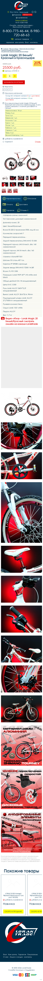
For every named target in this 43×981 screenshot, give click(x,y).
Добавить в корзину (13, 82)
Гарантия (10, 42)
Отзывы (38, 142)
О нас (5, 957)
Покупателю (32, 954)
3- (7, 89)
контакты (34, 42)
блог (27, 42)
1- (11, 89)
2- (4, 89)
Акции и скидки (16, 957)
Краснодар (24, 12)
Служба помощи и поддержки (21, 970)
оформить (27, 15)
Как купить (19, 42)
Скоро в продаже (13, 911)
